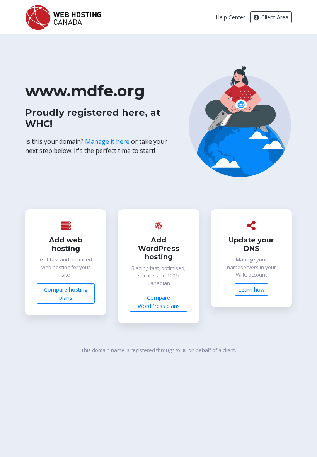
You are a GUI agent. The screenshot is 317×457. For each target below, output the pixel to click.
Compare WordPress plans (159, 301)
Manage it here (107, 141)
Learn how (251, 289)
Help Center (230, 17)
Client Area (274, 17)
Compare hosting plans (65, 293)
